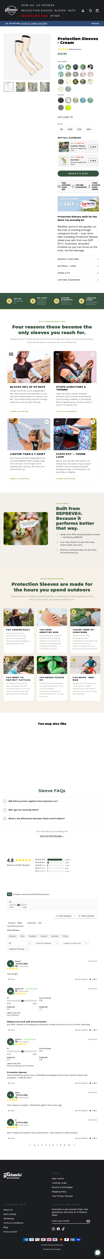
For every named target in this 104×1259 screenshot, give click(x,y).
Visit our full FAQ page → (52, 836)
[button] (91, 979)
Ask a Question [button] (65, 916)
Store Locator (10, 1231)
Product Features (68, 259)
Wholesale (9, 1218)
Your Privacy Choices (62, 1196)
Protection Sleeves (37, 10)
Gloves (60, 10)
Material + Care (67, 266)
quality (32, 936)
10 (69, 1145)
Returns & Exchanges (62, 1187)
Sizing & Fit (64, 273)
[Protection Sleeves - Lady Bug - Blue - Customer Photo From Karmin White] (11, 886)
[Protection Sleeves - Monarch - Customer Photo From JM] (39, 878)
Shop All (28, 5)
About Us (8, 1209)
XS (61, 129)
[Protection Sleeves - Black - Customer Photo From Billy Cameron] (20, 878)
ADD (94, 147)
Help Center (58, 1178)
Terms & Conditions (13, 1223)
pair (22, 936)
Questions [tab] (31, 923)
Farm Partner (10, 1214)
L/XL (79, 129)
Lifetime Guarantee (69, 280)
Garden (54, 936)
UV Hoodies (46, 5)
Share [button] (12, 979)
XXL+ (89, 129)
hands (44, 936)
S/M (70, 129)
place (65, 936)
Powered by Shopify (52, 1249)
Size (60, 124)
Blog (6, 1227)
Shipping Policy (59, 1191)
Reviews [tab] (11, 923)
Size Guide (63, 117)
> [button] (74, 1145)
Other (55, 15)
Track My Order (59, 1183)
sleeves (12, 936)
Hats (71, 10)
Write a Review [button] (88, 916)
